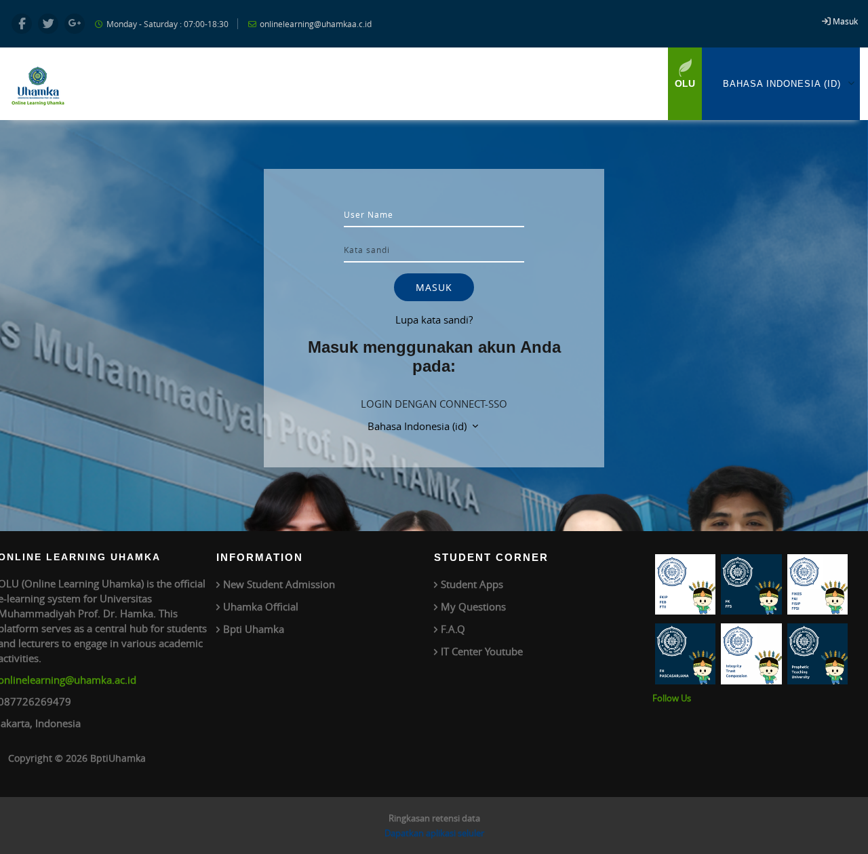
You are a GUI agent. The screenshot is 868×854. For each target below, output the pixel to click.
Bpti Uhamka (253, 629)
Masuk (845, 21)
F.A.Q (453, 629)
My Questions (473, 606)
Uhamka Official (260, 606)
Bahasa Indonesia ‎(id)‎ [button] (418, 426)
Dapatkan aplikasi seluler (434, 833)
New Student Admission (279, 584)
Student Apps (472, 584)
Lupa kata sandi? (434, 319)
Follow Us (671, 698)
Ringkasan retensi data (434, 818)
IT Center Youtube (482, 651)
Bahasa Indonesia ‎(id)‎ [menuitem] (782, 84)
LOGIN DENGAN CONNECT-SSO (434, 403)
